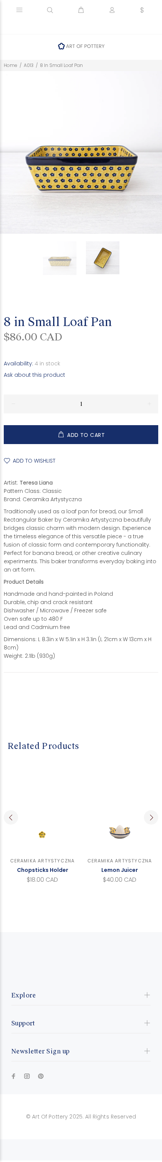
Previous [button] (11, 817)
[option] (64, 258)
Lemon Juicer (119, 870)
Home (10, 65)
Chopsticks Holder (42, 870)
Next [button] (151, 817)
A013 (29, 65)
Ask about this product (34, 375)
